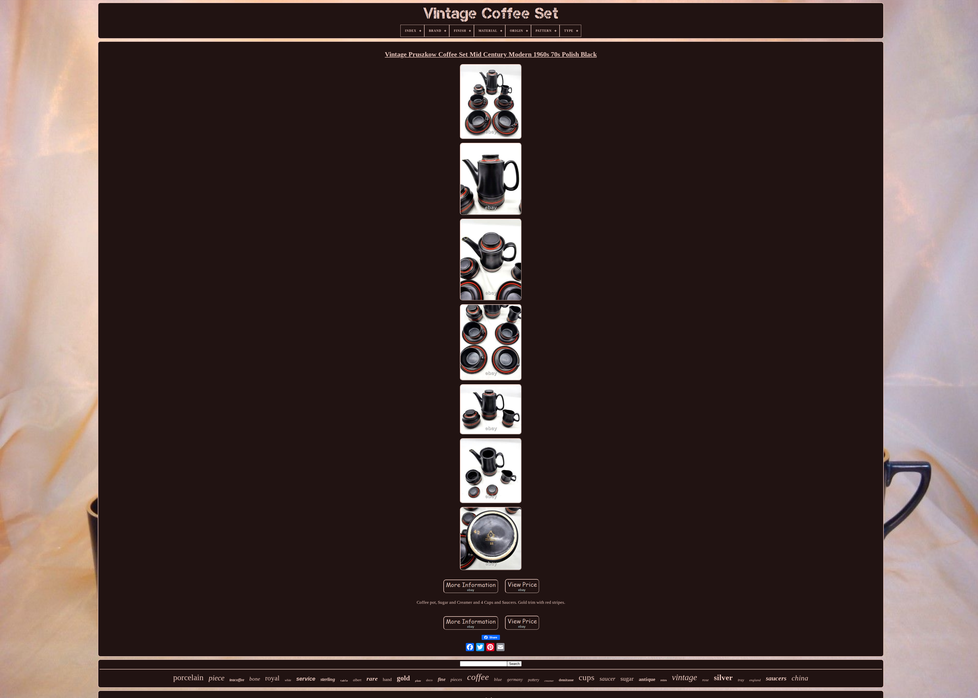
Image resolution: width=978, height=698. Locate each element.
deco (429, 680)
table (344, 680)
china (800, 678)
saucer (607, 679)
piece (216, 678)
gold (403, 678)
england (755, 680)
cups (586, 677)
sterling (327, 679)
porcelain (188, 677)
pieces (456, 679)
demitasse (566, 680)
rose (705, 680)
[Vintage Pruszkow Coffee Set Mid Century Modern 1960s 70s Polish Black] (490, 102)
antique (647, 679)
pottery (533, 680)
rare (372, 678)
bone (254, 679)
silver (723, 677)
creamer (549, 680)
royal (272, 678)
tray (741, 680)
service (305, 679)
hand (387, 679)
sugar (627, 678)
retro (663, 680)
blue (498, 679)
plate (418, 680)
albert (357, 680)
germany (515, 679)
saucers (776, 678)
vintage (684, 677)
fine (441, 679)
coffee (478, 677)
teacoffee (236, 680)
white (288, 680)
